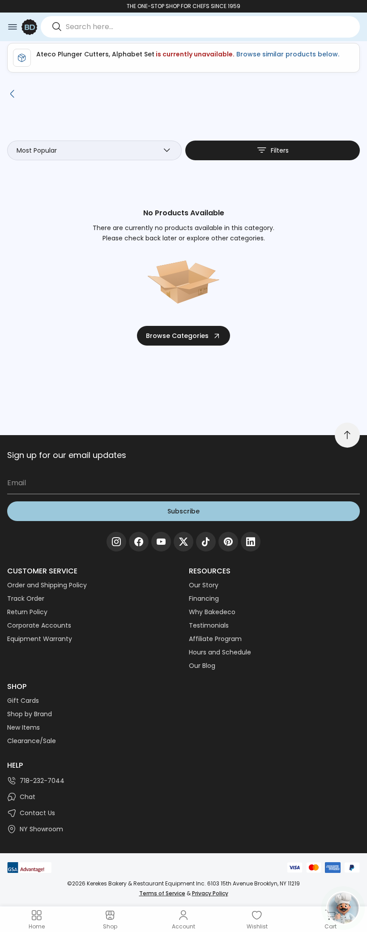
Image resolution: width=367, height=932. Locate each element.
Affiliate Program (215, 638)
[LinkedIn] (250, 542)
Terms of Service (162, 893)
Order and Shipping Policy (47, 585)
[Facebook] (139, 542)
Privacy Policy (210, 893)
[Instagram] (116, 542)
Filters (280, 150)
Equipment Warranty (39, 638)
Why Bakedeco (212, 611)
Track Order (25, 598)
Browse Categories (177, 335)
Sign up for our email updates (66, 455)
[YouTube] (161, 542)
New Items (23, 727)
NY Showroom (41, 829)
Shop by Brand (29, 714)
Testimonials (209, 625)
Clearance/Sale (31, 740)
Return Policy (27, 611)
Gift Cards (23, 700)
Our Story (203, 585)
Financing (204, 598)
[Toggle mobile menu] (12, 26)
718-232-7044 (42, 780)
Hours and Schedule (220, 652)
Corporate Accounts (39, 625)
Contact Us (37, 812)
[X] (183, 542)
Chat (27, 796)
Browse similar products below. (287, 54)
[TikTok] (206, 542)
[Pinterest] (228, 542)
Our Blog (202, 665)
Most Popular (37, 150)
